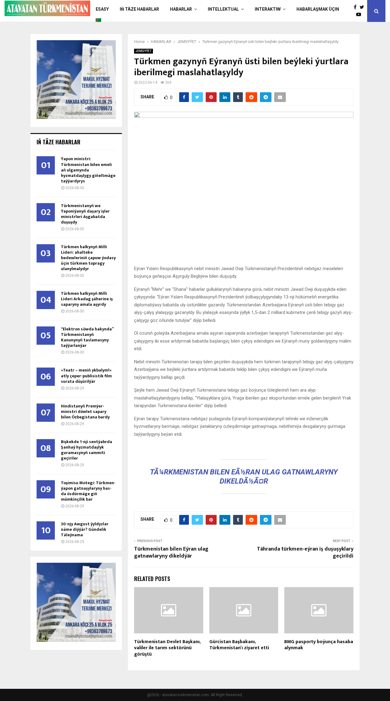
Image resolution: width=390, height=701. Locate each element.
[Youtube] (360, 14)
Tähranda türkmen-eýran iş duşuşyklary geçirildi (305, 552)
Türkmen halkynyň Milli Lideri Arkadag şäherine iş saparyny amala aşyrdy (87, 299)
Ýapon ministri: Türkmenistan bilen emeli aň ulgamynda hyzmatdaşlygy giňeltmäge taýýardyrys (88, 169)
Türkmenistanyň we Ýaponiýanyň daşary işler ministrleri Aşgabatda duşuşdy (85, 214)
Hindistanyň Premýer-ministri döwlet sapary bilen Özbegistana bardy (85, 412)
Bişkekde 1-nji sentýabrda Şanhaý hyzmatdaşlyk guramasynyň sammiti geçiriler (86, 450)
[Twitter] (363, 7)
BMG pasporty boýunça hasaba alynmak (318, 645)
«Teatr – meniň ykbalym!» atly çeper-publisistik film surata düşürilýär (86, 376)
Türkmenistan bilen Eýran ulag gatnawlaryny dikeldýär (171, 552)
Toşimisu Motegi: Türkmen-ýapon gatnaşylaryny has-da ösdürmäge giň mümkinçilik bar (88, 491)
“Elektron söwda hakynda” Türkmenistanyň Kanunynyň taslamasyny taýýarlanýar (87, 337)
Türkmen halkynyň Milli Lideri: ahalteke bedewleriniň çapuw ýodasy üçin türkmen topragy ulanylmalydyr (88, 257)
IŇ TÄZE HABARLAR (139, 9)
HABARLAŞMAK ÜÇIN (317, 9)
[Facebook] (357, 7)
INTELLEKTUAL (223, 9)
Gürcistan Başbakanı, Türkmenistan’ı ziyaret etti (239, 645)
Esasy (102, 9)
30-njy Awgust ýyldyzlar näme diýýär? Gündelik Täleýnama (84, 529)
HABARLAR (181, 9)
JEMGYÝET (143, 51)
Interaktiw (268, 9)
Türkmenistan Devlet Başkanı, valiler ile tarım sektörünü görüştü (167, 648)
